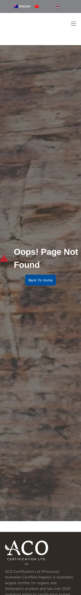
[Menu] (73, 23)
